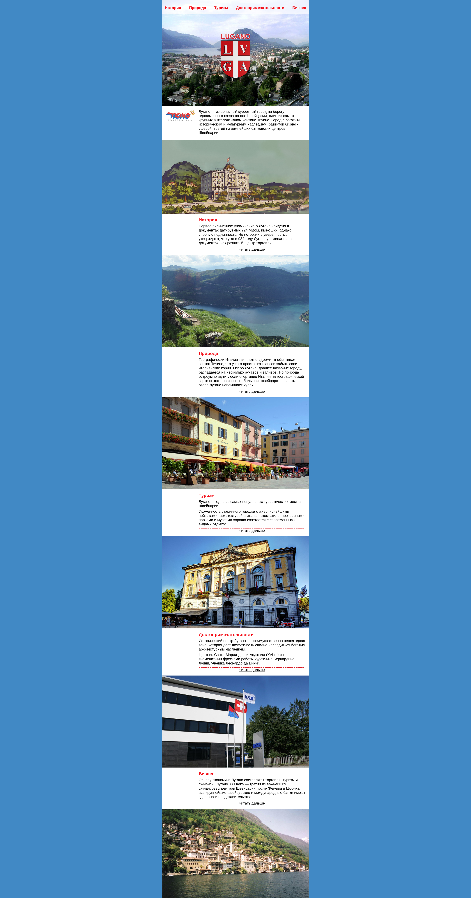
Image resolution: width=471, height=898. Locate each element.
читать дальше (252, 249)
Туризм (221, 8)
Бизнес (299, 8)
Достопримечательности (260, 8)
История (173, 8)
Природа (197, 8)
